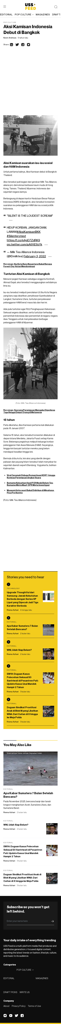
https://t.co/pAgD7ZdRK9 (23, 240)
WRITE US (25, 992)
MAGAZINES (42, 978)
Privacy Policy (19, 1006)
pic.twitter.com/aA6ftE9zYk (24, 244)
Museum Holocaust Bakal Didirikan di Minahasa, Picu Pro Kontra (30, 491)
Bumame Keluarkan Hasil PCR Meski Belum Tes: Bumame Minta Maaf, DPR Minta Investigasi (30, 484)
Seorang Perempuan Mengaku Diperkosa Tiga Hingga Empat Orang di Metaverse (29, 411)
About (6, 1006)
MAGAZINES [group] (43, 14)
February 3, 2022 (35, 256)
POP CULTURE (23, 14)
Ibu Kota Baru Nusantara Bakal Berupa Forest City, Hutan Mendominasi (27, 265)
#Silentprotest (16, 236)
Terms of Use (34, 1006)
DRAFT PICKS (10, 992)
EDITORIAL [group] (6, 14)
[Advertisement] (30, 83)
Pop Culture (9, 22)
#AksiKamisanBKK (29, 231)
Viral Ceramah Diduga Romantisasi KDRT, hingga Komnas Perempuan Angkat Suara (31, 476)
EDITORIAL (8, 978)
